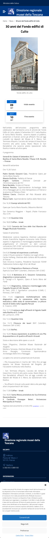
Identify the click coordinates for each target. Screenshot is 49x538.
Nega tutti (24, 524)
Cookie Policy (20, 535)
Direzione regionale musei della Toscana (22, 441)
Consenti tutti (24, 517)
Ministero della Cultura (11, 3)
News (11, 21)
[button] (45, 485)
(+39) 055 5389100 (11, 468)
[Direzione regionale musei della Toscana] (11, 11)
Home (5, 21)
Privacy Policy (29, 535)
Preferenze (24, 530)
